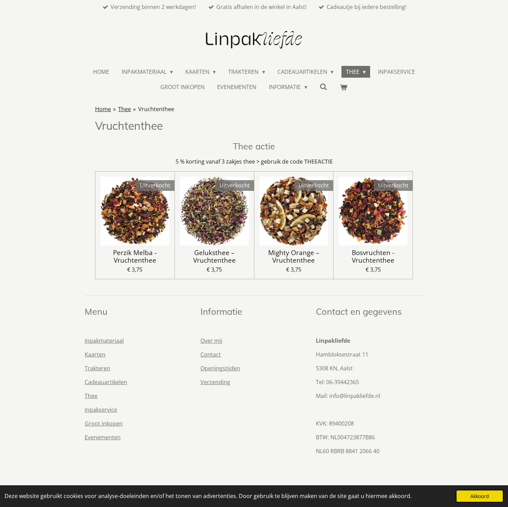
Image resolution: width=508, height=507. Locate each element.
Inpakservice (101, 409)
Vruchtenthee (156, 109)
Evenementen (103, 437)
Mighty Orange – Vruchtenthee (293, 256)
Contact (210, 354)
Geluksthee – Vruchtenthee (214, 256)
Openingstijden (220, 368)
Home (103, 109)
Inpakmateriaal (104, 340)
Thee (124, 109)
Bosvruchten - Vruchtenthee (373, 256)
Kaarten (95, 354)
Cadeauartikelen (106, 382)
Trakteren (97, 368)
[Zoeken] (323, 86)
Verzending (215, 382)
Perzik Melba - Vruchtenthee (135, 256)
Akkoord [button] (479, 496)
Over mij (211, 340)
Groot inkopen (104, 423)
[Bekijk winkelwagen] (343, 87)
